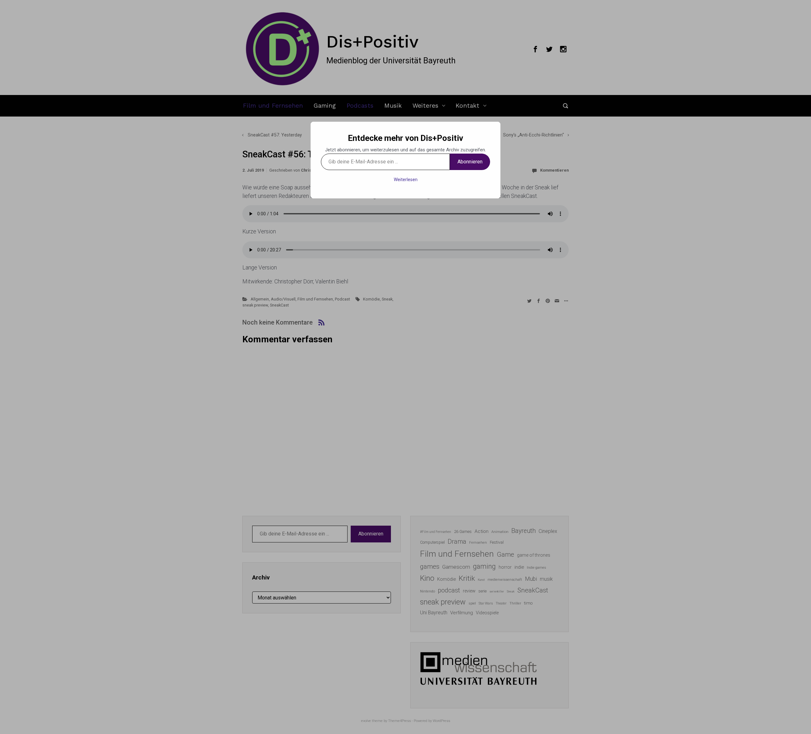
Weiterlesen (406, 179)
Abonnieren (469, 162)
